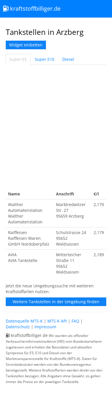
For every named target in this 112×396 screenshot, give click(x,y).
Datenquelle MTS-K (24, 321)
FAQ (75, 321)
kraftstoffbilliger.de (35, 8)
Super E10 (44, 59)
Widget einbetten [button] (26, 45)
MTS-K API (57, 321)
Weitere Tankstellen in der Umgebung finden (56, 301)
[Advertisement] (56, 127)
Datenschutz (18, 326)
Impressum (45, 326)
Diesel (68, 59)
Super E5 (18, 59)
